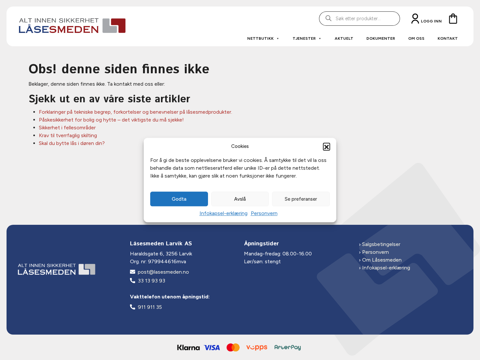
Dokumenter (380, 38)
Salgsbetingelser (381, 244)
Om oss (416, 38)
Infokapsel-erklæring (224, 213)
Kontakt (448, 38)
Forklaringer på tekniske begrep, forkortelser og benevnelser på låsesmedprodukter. (135, 112)
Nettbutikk (260, 38)
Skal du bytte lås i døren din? (72, 143)
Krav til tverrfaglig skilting (68, 135)
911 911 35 (150, 307)
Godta (179, 199)
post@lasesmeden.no (163, 272)
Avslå (240, 199)
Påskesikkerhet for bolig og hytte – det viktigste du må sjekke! (111, 120)
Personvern (264, 213)
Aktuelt (344, 38)
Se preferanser (301, 199)
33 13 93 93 (151, 281)
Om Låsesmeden (382, 260)
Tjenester (304, 38)
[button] (326, 146)
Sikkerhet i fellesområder (67, 127)
